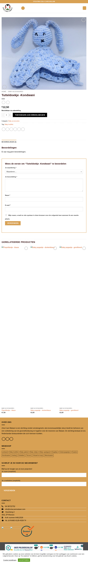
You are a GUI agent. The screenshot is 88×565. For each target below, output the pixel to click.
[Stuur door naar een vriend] (15, 129)
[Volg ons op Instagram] (7, 439)
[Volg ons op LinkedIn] (11, 439)
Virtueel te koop (38, 455)
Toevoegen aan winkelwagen (30, 115)
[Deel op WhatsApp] (3, 129)
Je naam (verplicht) (9, 471)
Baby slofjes (34, 452)
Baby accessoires (15, 91)
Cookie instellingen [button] (9, 560)
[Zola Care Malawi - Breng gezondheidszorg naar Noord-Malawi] (10, 8)
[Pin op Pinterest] (19, 129)
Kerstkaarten (6, 455)
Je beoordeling (11, 177)
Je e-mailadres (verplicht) (11, 480)
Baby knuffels (9, 124)
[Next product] (3, 102)
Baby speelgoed (45, 452)
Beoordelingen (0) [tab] (9, 142)
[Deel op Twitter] (11, 129)
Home (4, 91)
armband (5, 452)
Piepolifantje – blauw (9, 410)
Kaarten (74, 452)
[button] (23, 8)
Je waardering (10, 168)
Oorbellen (21, 455)
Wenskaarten (49, 455)
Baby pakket (24, 452)
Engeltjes (55, 452)
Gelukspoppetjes (65, 452)
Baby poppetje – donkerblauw (41, 410)
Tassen (28, 455)
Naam (7, 195)
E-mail (8, 205)
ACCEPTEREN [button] (24, 560)
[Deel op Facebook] (7, 129)
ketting (14, 455)
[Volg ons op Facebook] (3, 439)
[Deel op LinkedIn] (23, 129)
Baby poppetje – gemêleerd (69, 410)
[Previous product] (7, 102)
